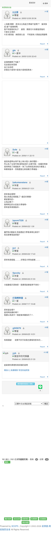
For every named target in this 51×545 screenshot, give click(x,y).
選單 (46, 3)
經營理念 (25, 519)
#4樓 (46, 181)
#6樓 (46, 247)
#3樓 (46, 149)
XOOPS (14, 526)
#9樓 (46, 327)
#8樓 (46, 297)
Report (42, 44)
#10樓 (46, 352)
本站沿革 (17, 519)
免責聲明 (34, 519)
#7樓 (46, 272)
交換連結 (43, 519)
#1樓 (46, 11)
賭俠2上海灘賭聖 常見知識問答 (16, 370)
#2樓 (46, 49)
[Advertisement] (25, 112)
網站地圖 (25, 522)
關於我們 (8, 519)
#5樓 (46, 219)
